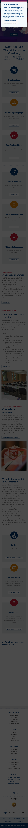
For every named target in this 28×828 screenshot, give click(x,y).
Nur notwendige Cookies (10, 23)
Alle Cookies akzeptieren (10, 20)
